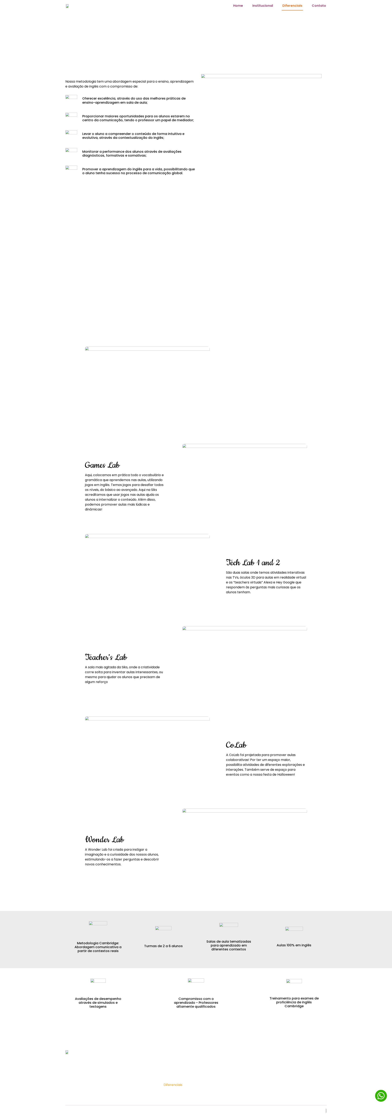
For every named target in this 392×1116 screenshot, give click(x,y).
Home (238, 5)
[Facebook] (241, 1069)
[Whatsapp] (264, 1069)
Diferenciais (292, 5)
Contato (319, 5)
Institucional (262, 5)
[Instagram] (252, 1069)
